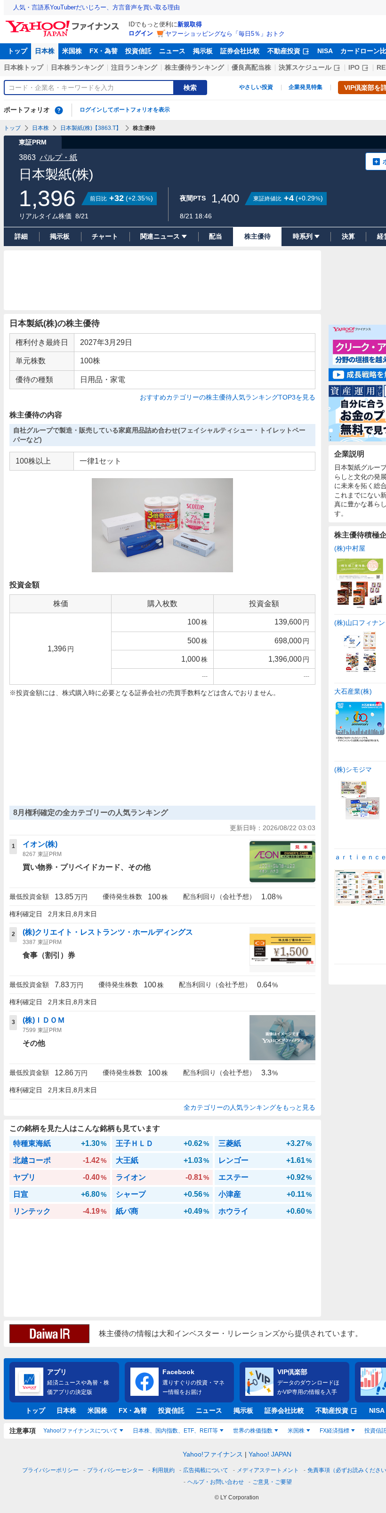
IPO (354, 67)
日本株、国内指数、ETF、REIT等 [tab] (175, 1430)
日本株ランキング (77, 67)
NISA (325, 51)
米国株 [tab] (296, 1430)
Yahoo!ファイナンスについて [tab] (80, 1430)
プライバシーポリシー (50, 1470)
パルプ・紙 (58, 157)
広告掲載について (205, 1470)
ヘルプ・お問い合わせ (215, 1482)
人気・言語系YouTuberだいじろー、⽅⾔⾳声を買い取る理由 (96, 7)
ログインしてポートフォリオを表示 (125, 109)
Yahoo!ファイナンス (213, 1454)
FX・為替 (103, 51)
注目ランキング (134, 67)
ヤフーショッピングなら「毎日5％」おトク (225, 33)
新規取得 (189, 24)
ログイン (141, 33)
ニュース (172, 51)
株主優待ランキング (194, 67)
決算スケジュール (305, 67)
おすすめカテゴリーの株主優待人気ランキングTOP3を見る (227, 397)
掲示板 (203, 51)
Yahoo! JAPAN (270, 1454)
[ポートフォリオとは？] (59, 110)
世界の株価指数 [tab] (253, 1430)
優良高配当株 (251, 67)
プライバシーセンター (115, 1470)
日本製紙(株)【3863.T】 (90, 128)
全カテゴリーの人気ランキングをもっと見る (249, 1107)
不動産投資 (283, 51)
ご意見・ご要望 (272, 1482)
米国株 (72, 51)
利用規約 (163, 1470)
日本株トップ (23, 67)
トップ (17, 51)
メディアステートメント (268, 1470)
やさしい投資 (256, 87)
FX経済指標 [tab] (334, 1430)
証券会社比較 (240, 51)
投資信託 (138, 51)
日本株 (45, 51)
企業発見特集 (305, 87)
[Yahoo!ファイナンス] (64, 23)
